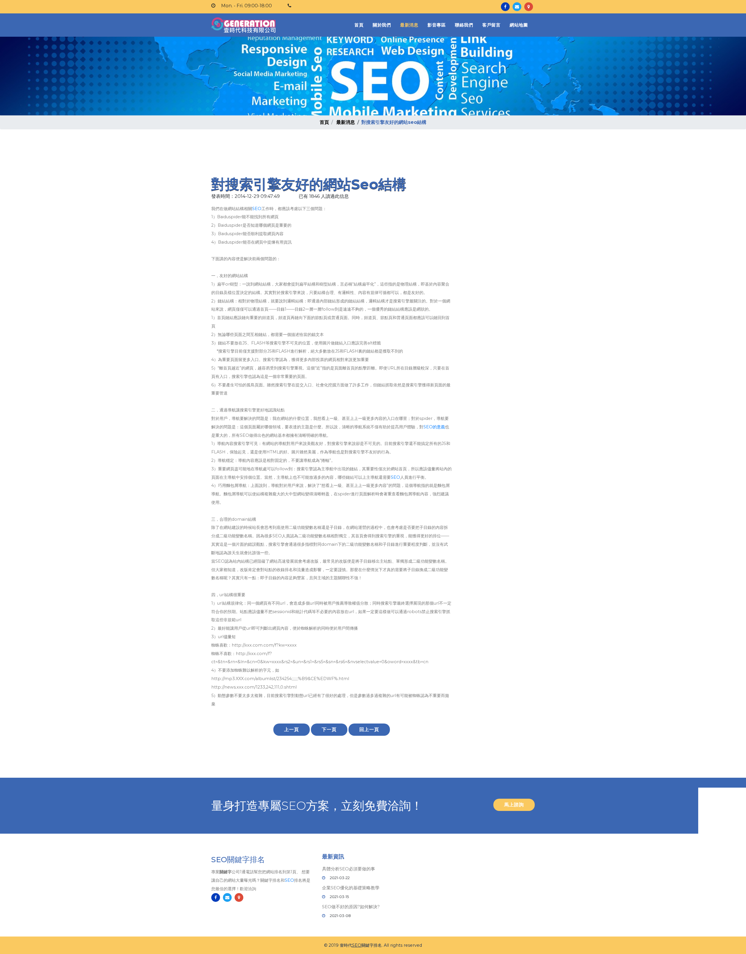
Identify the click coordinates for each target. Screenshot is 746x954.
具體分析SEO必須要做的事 (348, 869)
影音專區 (436, 25)
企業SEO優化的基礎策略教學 (350, 887)
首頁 (360, 25)
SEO (256, 208)
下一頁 (329, 729)
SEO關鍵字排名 (238, 859)
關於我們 (382, 25)
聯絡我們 (464, 25)
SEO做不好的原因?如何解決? (351, 906)
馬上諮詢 (514, 804)
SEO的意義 (434, 427)
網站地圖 (519, 25)
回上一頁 (369, 729)
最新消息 (409, 25)
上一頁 (291, 729)
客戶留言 (491, 25)
